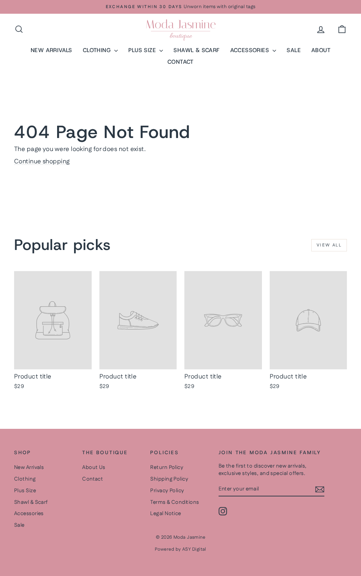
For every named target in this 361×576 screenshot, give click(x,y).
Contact (92, 479)
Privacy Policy (167, 490)
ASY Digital (194, 549)
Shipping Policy (169, 479)
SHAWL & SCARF (196, 50)
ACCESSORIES (250, 50)
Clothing (25, 479)
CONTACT (180, 61)
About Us (93, 467)
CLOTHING (98, 50)
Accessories (29, 513)
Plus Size (25, 490)
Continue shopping (42, 161)
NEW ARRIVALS (51, 50)
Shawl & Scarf (31, 502)
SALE (294, 50)
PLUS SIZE (143, 50)
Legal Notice (165, 513)
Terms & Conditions (174, 502)
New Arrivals (29, 467)
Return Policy (166, 467)
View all (329, 245)
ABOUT (320, 50)
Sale (19, 525)
